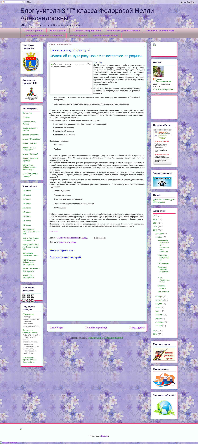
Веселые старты (162, 287)
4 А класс (26, 216)
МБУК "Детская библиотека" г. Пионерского (29, 262)
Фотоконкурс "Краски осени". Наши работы (29, 359)
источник (53, 231)
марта (158, 318)
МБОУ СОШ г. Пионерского (28, 276)
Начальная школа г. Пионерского (31, 270)
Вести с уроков (58, 30)
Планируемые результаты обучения (43, 35)
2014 (155, 330)
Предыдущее (137, 327)
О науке (25, 117)
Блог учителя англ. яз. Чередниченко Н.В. (30, 246)
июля (158, 307)
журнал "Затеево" (30, 154)
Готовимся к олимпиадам (160, 30)
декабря (159, 233)
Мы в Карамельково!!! (163, 279)
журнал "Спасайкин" (31, 139)
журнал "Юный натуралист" (29, 148)
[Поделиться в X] (101, 238)
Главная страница (33, 30)
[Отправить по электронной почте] (95, 238)
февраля (159, 322)
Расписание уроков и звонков (123, 30)
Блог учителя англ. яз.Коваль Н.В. (30, 239)
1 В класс (26, 195)
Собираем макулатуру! (163, 257)
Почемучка (27, 113)
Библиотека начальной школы (30, 254)
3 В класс (26, 212)
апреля (158, 315)
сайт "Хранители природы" (29, 175)
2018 (155, 219)
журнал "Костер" (29, 143)
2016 (155, 226)
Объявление (28, 314)
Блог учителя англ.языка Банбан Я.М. (30, 231)
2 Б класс (26, 203)
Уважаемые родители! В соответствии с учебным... (163, 246)
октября (159, 296)
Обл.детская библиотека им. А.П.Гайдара (29, 167)
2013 (155, 334)
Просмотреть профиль (163, 89)
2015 (155, 230)
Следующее (56, 327)
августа (158, 304)
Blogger (104, 436)
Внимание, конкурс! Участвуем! (163, 270)
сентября (159, 300)
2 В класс (26, 208)
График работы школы (105, 35)
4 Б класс (26, 221)
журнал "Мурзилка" (30, 135)
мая (157, 311)
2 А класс (26, 199)
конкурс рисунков (68, 242)
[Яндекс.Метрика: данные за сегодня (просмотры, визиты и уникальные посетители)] (9, 442)
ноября (158, 237)
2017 (155, 223)
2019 (155, 215)
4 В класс (26, 225)
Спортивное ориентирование (29, 331)
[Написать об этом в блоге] (98, 238)
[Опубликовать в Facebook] (104, 238)
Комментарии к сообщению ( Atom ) (105, 338)
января (158, 326)
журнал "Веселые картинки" (30, 159)
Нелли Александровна (163, 80)
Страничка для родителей (87, 30)
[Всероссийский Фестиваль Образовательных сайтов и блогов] (164, 53)
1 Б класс (26, 191)
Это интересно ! (78, 35)
